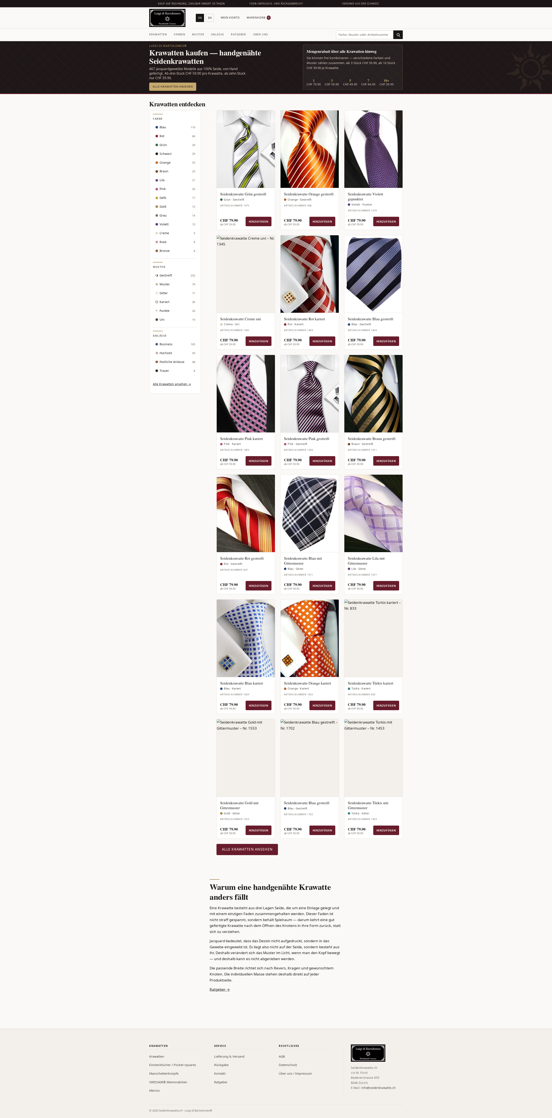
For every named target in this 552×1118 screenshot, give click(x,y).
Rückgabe (221, 1065)
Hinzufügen (258, 221)
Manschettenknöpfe (164, 1073)
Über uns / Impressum (295, 1073)
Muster (198, 34)
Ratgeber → (220, 989)
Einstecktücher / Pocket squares (172, 1065)
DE (200, 18)
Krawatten (158, 34)
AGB (282, 1056)
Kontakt (220, 1073)
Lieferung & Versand (229, 1056)
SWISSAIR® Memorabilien (168, 1082)
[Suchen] (398, 34)
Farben (179, 34)
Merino (154, 1090)
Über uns (260, 34)
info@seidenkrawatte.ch (378, 1088)
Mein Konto (230, 17)
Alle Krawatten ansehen (173, 86)
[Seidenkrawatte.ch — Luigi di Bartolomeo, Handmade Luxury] (167, 18)
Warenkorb (258, 17)
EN (210, 18)
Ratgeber (238, 34)
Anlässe (217, 34)
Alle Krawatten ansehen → (172, 384)
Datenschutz (288, 1065)
